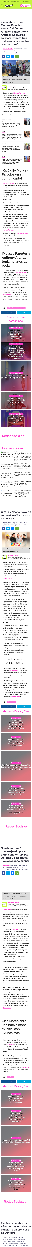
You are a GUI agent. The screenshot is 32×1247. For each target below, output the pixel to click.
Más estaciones (26, 1)
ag (24, 307)
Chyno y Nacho (11, 701)
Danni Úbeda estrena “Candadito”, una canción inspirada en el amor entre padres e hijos (16, 1185)
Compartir (9, 312)
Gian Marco (6, 865)
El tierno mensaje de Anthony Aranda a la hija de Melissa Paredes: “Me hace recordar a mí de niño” (11, 149)
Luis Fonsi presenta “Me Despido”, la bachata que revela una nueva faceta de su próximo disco (16, 767)
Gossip (3, 131)
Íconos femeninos (6, 119)
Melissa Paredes (8, 49)
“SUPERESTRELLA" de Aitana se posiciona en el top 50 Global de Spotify (16, 377)
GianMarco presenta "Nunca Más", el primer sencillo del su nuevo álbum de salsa (16, 792)
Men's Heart (5, 144)
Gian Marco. (7, 1008)
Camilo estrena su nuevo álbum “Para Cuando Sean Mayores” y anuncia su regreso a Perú (16, 810)
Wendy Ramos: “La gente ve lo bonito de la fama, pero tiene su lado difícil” (16, 401)
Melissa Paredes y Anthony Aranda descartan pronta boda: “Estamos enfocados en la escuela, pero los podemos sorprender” (12, 124)
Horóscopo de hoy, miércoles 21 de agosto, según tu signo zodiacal (22, 474)
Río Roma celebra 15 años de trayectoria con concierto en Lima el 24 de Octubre (16, 742)
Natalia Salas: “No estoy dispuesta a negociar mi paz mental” (16, 419)
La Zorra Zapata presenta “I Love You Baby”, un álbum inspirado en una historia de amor (16, 334)
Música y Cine (16, 718)
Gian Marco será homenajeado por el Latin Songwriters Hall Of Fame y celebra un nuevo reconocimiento (16, 724)
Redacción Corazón (13, 86)
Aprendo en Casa (5, 1)
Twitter (25, 312)
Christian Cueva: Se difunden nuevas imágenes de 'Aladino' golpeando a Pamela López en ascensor (22, 484)
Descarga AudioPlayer (15, 1)
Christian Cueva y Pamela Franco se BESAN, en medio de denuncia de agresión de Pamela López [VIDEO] (22, 466)
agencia (20, 307)
